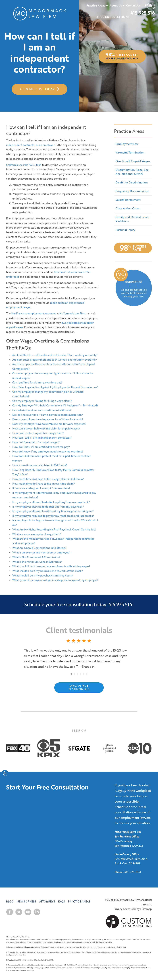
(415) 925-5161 (132, 867)
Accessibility (132, 903)
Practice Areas (79, 896)
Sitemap (147, 903)
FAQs (61, 896)
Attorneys (47, 896)
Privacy (118, 903)
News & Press (26, 896)
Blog (10, 896)
